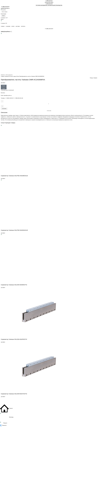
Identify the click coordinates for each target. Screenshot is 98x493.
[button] (2, 173)
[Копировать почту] (11, 31)
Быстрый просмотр (5, 173)
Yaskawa (7, 76)
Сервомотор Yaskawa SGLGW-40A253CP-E (14, 339)
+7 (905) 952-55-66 (49, 3)
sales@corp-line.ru (49, 2)
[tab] (49, 110)
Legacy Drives (16, 76)
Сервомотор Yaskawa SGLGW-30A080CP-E (14, 284)
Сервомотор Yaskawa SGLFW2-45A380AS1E (14, 175)
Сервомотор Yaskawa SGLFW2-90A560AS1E (14, 230)
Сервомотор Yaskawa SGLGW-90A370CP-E (14, 393)
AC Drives (11, 76)
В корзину (4, 108)
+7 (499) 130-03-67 (49, 0)
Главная (3, 76)
